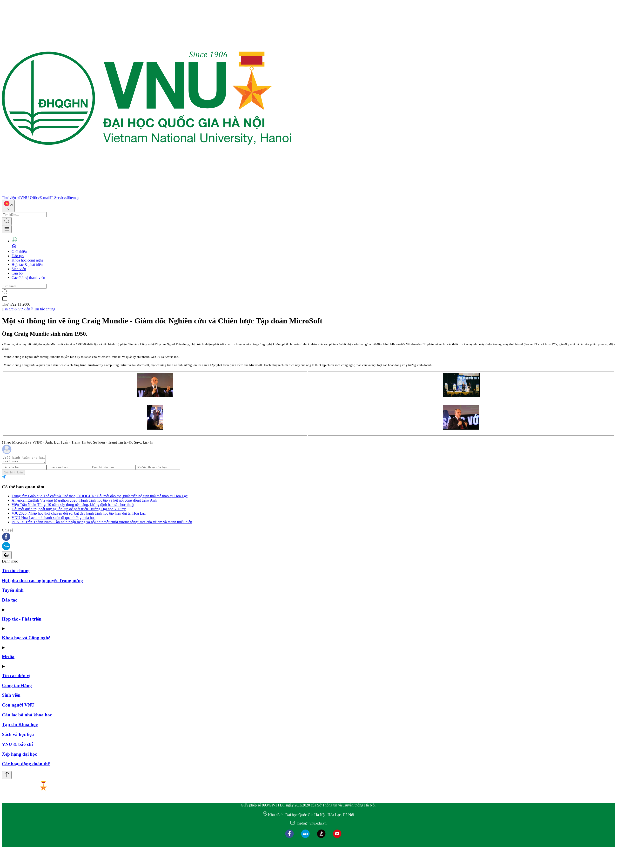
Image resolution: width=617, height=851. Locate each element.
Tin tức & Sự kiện (16, 309)
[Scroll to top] (7, 775)
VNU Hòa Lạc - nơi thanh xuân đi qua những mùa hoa (53, 518)
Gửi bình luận (13, 472)
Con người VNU (18, 704)
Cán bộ (17, 273)
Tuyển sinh (13, 590)
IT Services (58, 198)
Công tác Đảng (17, 685)
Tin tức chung (44, 309)
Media (8, 656)
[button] (308, 537)
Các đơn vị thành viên (28, 277)
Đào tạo (18, 256)
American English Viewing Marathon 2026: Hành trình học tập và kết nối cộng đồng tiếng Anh (84, 500)
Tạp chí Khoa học (20, 724)
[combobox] (8, 206)
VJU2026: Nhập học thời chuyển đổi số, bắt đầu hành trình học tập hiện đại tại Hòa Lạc (79, 513)
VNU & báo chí (17, 744)
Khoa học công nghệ (27, 260)
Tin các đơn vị (16, 675)
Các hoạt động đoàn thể (26, 763)
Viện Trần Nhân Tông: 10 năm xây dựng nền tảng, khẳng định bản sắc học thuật (73, 505)
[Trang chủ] (146, 193)
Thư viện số (11, 198)
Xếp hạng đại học (19, 754)
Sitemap (73, 198)
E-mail (45, 198)
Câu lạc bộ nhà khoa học (27, 714)
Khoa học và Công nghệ (26, 637)
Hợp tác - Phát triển (21, 619)
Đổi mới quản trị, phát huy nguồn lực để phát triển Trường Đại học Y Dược (69, 509)
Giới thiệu (19, 251)
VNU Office (30, 198)
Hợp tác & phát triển (27, 264)
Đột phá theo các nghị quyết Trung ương (42, 580)
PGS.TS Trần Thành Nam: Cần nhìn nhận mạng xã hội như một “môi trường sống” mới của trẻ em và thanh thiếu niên (102, 522)
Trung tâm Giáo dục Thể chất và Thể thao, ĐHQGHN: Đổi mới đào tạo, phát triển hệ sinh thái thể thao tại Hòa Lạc (100, 496)
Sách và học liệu (18, 734)
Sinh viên (19, 269)
